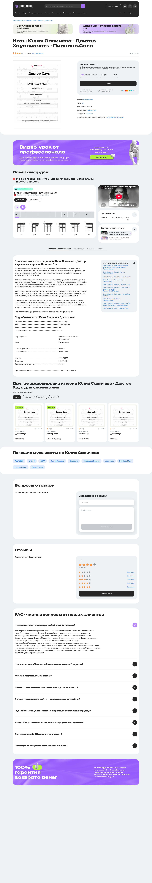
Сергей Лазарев (57, 461)
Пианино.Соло (91, 110)
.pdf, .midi (87, 75)
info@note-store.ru (132, 13)
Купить (108, 83)
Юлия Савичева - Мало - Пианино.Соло (115, 308)
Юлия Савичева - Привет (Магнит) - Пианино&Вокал (114, 273)
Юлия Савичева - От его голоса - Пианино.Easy (113, 280)
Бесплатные (77, 13)
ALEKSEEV (19, 461)
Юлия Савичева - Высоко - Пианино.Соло (116, 284)
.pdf (105, 75)
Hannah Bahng (20, 467)
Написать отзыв (107, 594)
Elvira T (32, 461)
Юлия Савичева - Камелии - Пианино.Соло (117, 277)
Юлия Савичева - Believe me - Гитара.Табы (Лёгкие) (116, 295)
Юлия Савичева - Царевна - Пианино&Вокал (112, 299)
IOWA (42, 461)
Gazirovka (74, 461)
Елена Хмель (37, 467)
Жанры (47, 13)
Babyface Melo (125, 461)
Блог (85, 13)
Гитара (25, 13)
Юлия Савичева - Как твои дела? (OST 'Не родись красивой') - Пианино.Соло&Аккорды (116, 289)
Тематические (56, 13)
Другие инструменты (36, 13)
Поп (83, 103)
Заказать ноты (113, 6)
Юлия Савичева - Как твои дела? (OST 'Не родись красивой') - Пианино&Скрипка (116, 304)
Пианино (17, 13)
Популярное (67, 13)
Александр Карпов (91, 461)
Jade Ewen (109, 461)
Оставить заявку (101, 157)
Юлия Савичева (87, 100)
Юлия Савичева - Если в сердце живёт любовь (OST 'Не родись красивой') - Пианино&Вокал (115, 267)
